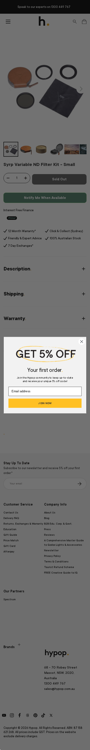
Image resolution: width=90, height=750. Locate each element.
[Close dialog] (81, 341)
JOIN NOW (44, 403)
